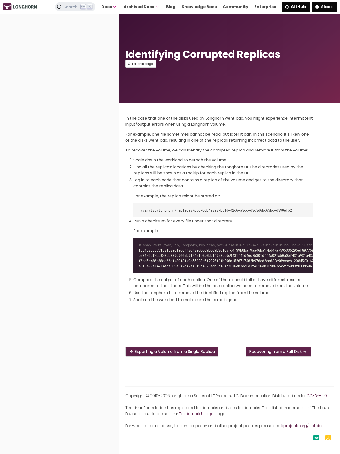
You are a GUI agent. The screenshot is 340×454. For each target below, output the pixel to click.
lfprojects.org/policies (302, 426)
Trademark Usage (196, 414)
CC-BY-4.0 (317, 396)
